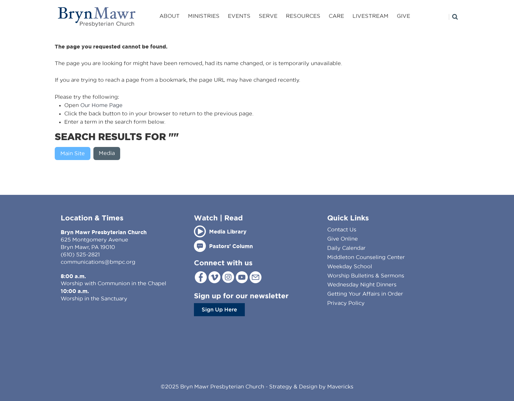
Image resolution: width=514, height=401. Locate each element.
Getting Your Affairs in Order (365, 294)
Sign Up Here (219, 309)
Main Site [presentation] (72, 153)
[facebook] (201, 277)
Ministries (204, 16)
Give (403, 16)
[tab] (74, 153)
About (169, 16)
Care (336, 16)
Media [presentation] (107, 153)
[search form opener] (453, 17)
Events (239, 16)
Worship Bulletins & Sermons (365, 275)
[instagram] (228, 277)
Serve (268, 16)
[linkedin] (255, 277)
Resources (303, 16)
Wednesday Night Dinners (362, 284)
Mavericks (340, 386)
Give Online (342, 239)
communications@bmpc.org (98, 262)
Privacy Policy (346, 303)
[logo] (97, 17)
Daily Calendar (346, 248)
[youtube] (242, 277)
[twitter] (214, 277)
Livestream (370, 16)
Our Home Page (101, 105)
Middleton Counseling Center (366, 257)
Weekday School (349, 266)
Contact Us (341, 229)
